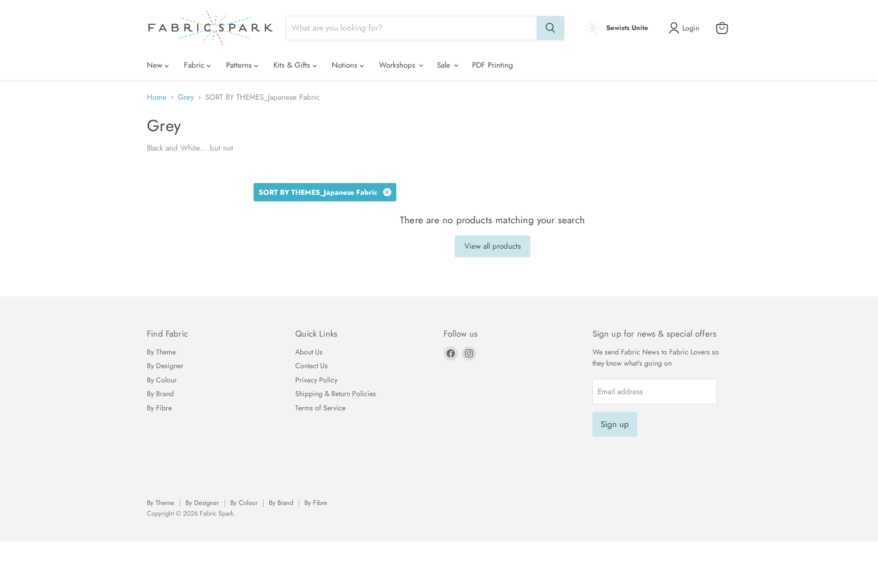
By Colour (162, 380)
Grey (186, 97)
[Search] (550, 28)
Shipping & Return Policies (335, 393)
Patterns (240, 65)
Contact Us (311, 366)
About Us (309, 352)
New (156, 65)
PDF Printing (492, 65)
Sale (445, 65)
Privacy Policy (316, 380)
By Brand (160, 393)
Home (157, 97)
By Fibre (159, 408)
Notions (346, 65)
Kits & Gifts (292, 65)
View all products (492, 246)
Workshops (398, 65)
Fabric (195, 65)
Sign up (615, 424)
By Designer (165, 366)
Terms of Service (320, 408)
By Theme (161, 352)
